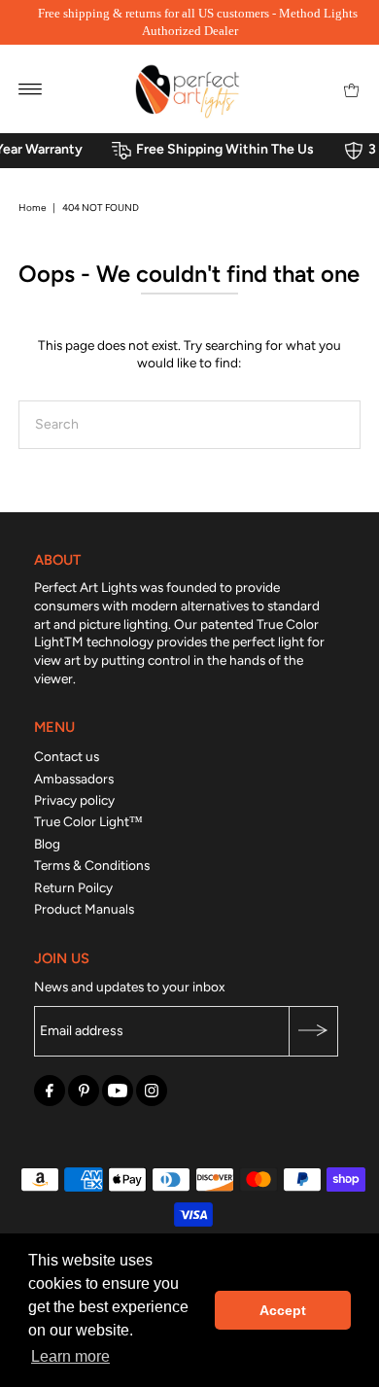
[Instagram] (151, 1090)
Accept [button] (282, 1310)
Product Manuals (84, 909)
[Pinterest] (83, 1090)
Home (32, 207)
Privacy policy (74, 800)
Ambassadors (74, 778)
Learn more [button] (70, 1356)
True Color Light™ (88, 821)
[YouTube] (117, 1090)
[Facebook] (49, 1090)
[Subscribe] (313, 1031)
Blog (47, 843)
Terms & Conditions (92, 865)
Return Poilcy (73, 887)
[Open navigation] (31, 88)
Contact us (66, 756)
